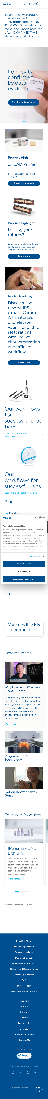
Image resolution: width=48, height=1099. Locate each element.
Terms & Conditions (24, 1035)
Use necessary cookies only (24, 579)
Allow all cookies (24, 564)
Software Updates (24, 952)
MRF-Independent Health (24, 992)
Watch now (10, 724)
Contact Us (24, 1040)
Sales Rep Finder (24, 941)
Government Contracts (24, 964)
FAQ (24, 980)
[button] (23, 102)
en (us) (33, 4)
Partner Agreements (24, 975)
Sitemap (24, 1029)
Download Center (24, 958)
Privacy (24, 1007)
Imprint (24, 1012)
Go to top (37, 1089)
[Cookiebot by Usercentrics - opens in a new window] (35, 517)
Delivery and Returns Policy (24, 969)
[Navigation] (43, 4)
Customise (22, 571)
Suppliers (24, 1001)
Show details (35, 556)
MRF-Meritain (24, 986)
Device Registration (24, 947)
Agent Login (24, 1023)
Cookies (24, 1018)
